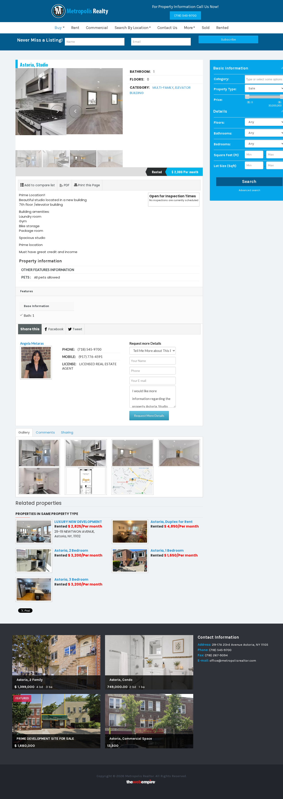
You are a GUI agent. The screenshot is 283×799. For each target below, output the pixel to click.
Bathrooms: (223, 133)
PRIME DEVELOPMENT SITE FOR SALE (45, 739)
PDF (66, 185)
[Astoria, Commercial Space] (149, 721)
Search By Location (132, 27)
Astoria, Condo (120, 680)
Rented (222, 27)
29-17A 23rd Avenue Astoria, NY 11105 (240, 645)
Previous (21, 109)
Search (249, 181)
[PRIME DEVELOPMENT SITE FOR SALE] (56, 721)
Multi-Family (163, 87)
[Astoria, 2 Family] (56, 662)
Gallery (24, 432)
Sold (206, 27)
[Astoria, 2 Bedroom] (33, 560)
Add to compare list (39, 185)
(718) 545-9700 (185, 15)
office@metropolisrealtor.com (232, 661)
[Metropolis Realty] (81, 11)
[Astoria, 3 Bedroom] (33, 589)
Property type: (225, 89)
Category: (221, 79)
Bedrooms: (222, 144)
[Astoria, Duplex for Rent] (130, 531)
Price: (218, 100)
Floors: (219, 122)
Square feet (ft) (226, 155)
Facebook (55, 329)
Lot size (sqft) (225, 166)
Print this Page (89, 185)
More (188, 27)
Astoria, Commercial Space (130, 739)
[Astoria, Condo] (149, 662)
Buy (58, 27)
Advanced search (249, 190)
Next (117, 109)
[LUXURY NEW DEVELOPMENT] (33, 531)
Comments (45, 432)
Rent (75, 27)
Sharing (67, 432)
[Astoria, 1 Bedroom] (130, 560)
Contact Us (167, 27)
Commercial (97, 27)
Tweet (77, 329)
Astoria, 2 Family (30, 680)
